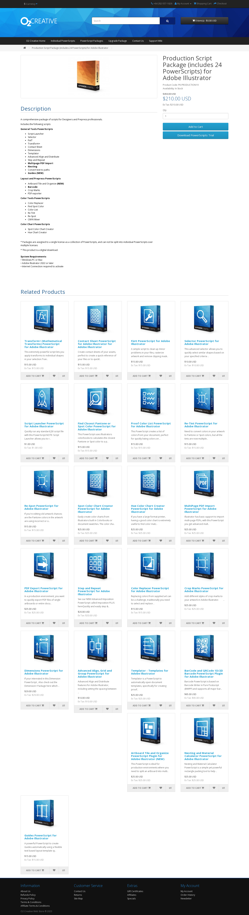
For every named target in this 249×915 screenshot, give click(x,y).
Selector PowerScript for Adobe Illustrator (201, 342)
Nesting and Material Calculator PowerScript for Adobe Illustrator (203, 756)
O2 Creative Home (35, 40)
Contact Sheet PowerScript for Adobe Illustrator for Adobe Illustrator (97, 344)
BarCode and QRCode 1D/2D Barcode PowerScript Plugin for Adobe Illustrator (203, 673)
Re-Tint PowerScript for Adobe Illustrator (200, 424)
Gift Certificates (135, 891)
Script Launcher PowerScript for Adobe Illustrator (44, 424)
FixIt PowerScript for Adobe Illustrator (150, 342)
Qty (164, 110)
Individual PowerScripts (63, 40)
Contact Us (138, 40)
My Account (186, 891)
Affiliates (131, 894)
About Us (25, 891)
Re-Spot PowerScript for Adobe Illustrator (41, 507)
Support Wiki (155, 40)
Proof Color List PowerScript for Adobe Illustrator (151, 424)
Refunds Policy (28, 894)
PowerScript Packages (91, 40)
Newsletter (186, 898)
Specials (131, 898)
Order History (188, 894)
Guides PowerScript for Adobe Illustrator (40, 837)
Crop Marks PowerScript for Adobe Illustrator (203, 589)
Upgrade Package (117, 40)
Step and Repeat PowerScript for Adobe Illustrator (94, 591)
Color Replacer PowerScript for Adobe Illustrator (150, 589)
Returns (78, 894)
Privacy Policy (27, 898)
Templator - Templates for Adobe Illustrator (149, 672)
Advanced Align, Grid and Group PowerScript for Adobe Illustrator (95, 673)
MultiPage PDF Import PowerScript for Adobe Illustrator (200, 509)
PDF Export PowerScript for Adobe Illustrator (43, 589)
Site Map (78, 898)
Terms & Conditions (31, 902)
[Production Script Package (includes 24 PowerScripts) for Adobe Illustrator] (89, 76)
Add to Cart (195, 126)
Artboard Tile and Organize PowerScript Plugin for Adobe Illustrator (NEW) (150, 756)
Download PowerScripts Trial (195, 135)
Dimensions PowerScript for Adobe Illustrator (43, 672)
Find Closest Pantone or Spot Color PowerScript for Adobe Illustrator (97, 426)
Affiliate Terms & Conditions (35, 905)
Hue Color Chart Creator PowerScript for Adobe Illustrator (148, 509)
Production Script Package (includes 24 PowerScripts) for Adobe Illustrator (70, 47)
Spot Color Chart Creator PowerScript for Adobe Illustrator (95, 509)
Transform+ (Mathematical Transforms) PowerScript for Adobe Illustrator (43, 344)
